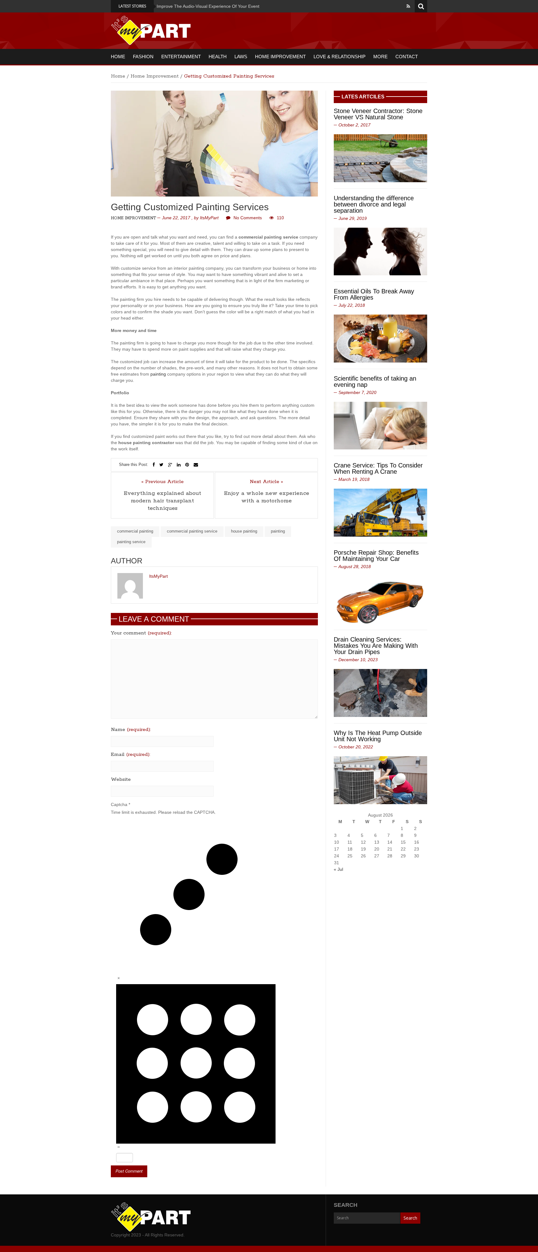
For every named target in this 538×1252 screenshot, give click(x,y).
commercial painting (135, 531)
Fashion (143, 56)
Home (118, 56)
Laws (240, 56)
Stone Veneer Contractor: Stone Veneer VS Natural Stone (378, 114)
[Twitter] (161, 464)
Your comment (141, 633)
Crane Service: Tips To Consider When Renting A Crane (378, 468)
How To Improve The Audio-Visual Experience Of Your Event (163, 6)
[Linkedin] (179, 464)
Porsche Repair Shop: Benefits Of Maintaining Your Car (376, 555)
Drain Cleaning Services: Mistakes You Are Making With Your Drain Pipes (376, 645)
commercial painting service (192, 531)
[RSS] (408, 6)
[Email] (196, 464)
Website (121, 779)
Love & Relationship (340, 56)
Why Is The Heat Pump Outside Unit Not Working (378, 735)
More (380, 56)
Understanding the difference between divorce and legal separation (374, 204)
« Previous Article (162, 482)
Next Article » (266, 482)
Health (218, 56)
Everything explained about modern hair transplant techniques (162, 501)
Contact (406, 56)
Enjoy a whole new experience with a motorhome (266, 497)
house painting (244, 531)
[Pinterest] (187, 464)
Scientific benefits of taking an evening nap (375, 381)
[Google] (170, 464)
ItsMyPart (209, 217)
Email (130, 755)
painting (158, 374)
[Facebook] (154, 464)
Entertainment (181, 56)
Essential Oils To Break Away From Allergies (374, 294)
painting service (131, 541)
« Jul (338, 869)
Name (131, 730)
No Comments (248, 217)
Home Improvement (280, 56)
